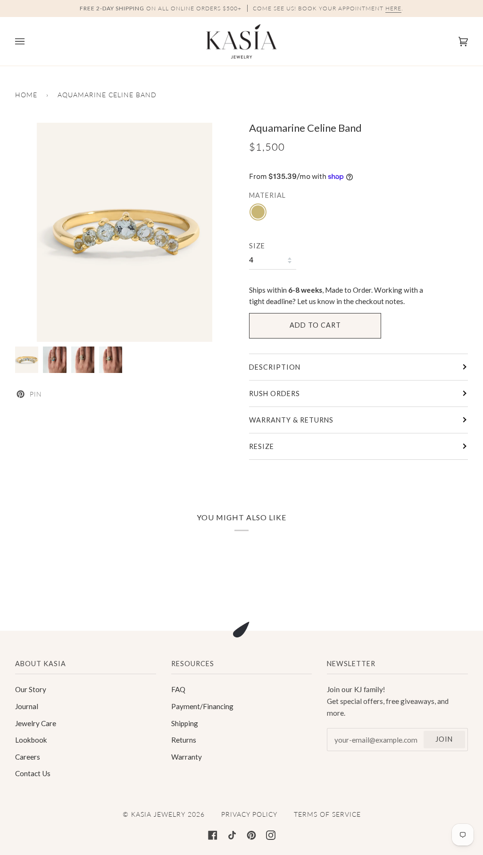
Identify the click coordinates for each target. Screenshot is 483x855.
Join (444, 739)
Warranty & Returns (291, 420)
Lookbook (31, 740)
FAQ (178, 689)
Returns (183, 740)
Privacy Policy (249, 814)
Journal (26, 706)
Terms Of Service (327, 814)
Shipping (184, 723)
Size (257, 246)
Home (26, 95)
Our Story (30, 689)
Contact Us (32, 773)
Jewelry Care (35, 723)
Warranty (186, 757)
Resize (261, 446)
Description (274, 367)
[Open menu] (29, 41)
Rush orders (274, 393)
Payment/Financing (202, 706)
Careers (27, 757)
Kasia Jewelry (158, 814)
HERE (393, 8)
